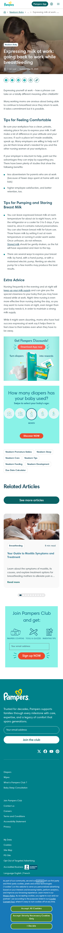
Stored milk (13, 244)
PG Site (7, 856)
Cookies (7, 845)
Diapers (7, 772)
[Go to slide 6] (33, 595)
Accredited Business (13, 867)
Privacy (7, 827)
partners (40, 881)
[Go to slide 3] (26, 595)
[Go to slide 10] (43, 595)
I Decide (31, 926)
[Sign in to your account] (51, 4)
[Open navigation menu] (58, 4)
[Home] (9, 4)
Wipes (6, 777)
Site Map (8, 850)
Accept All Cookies (31, 909)
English (18, 873)
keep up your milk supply (17, 290)
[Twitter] (12, 80)
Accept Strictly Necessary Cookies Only (31, 917)
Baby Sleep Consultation (16, 788)
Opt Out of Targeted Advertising (19, 861)
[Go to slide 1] (20, 595)
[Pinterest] (24, 80)
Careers (8, 811)
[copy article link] (36, 80)
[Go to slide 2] (23, 595)
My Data (8, 840)
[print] (30, 80)
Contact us (9, 806)
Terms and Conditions (14, 816)
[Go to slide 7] (35, 595)
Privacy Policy (9, 896)
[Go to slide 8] (38, 595)
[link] (31, 358)
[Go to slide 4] (28, 595)
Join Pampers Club (13, 801)
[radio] (9, 416)
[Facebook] (6, 80)
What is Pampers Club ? (15, 783)
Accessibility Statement (15, 822)
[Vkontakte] (18, 80)
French (26, 873)
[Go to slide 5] (31, 595)
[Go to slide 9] (40, 595)
